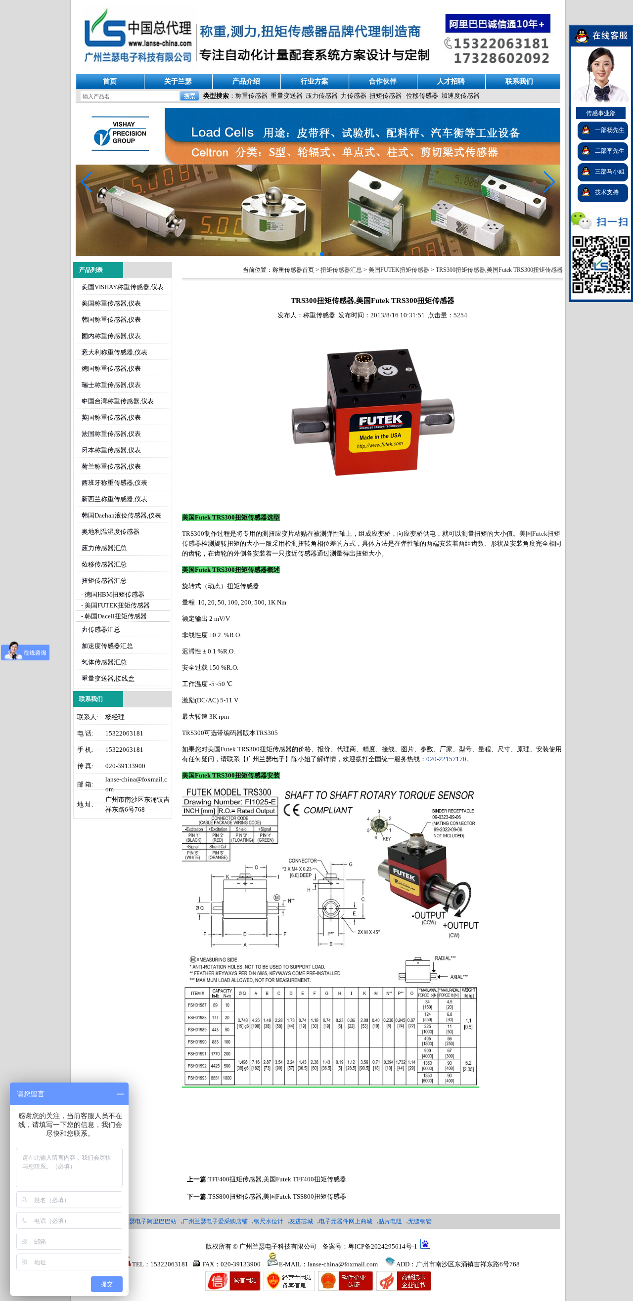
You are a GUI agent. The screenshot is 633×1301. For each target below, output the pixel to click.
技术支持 (607, 192)
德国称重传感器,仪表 (111, 368)
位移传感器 (422, 95)
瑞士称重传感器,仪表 (111, 385)
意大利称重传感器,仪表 (114, 352)
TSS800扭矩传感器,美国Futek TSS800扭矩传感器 (277, 1196)
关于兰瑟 (178, 81)
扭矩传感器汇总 (104, 580)
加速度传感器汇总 (107, 646)
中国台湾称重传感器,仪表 (118, 401)
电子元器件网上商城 (345, 1221)
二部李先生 (610, 150)
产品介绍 (246, 81)
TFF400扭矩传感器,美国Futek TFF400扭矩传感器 (277, 1179)
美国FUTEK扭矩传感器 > (402, 269)
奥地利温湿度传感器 (110, 531)
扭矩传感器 (385, 95)
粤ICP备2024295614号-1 (382, 1246)
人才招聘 (451, 81)
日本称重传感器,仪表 (111, 450)
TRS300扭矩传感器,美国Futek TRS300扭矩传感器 (499, 269)
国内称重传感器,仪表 (111, 336)
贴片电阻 (390, 1221)
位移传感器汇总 (104, 564)
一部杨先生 (610, 130)
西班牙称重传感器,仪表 (114, 482)
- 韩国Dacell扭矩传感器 (113, 616)
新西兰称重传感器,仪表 (114, 499)
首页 (110, 81)
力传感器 (353, 95)
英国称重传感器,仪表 (111, 417)
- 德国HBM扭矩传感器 (112, 594)
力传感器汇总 (101, 629)
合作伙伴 (383, 81)
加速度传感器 (460, 95)
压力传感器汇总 (104, 548)
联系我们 (519, 81)
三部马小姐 (610, 171)
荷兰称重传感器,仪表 (111, 466)
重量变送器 (287, 95)
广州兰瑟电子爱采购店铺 (215, 1221)
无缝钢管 (420, 1221)
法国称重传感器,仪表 (111, 433)
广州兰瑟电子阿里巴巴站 (144, 1221)
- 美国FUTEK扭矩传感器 (115, 605)
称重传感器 (251, 95)
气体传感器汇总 (104, 662)
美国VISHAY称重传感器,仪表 (123, 287)
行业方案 (314, 81)
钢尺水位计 (268, 1221)
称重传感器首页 (293, 269)
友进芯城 (301, 1221)
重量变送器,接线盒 (108, 678)
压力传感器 (322, 95)
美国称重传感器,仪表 (111, 303)
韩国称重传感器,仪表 (111, 319)
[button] (548, 182)
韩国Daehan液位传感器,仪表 (121, 515)
